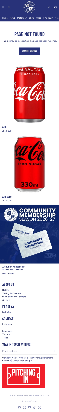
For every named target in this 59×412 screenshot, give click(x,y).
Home (5, 18)
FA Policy (6, 312)
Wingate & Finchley (24, 395)
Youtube (6, 334)
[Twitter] (39, 407)
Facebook (7, 331)
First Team (48, 18)
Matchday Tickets (25, 18)
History (5, 290)
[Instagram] (24, 407)
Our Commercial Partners (14, 296)
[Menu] (3, 7)
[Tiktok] (34, 407)
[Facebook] (19, 407)
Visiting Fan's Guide (11, 293)
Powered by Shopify (41, 395)
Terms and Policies (29, 401)
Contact (6, 300)
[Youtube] (29, 407)
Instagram (7, 324)
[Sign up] (54, 351)
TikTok (5, 337)
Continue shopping (29, 51)
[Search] (9, 7)
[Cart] (55, 7)
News (12, 18)
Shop (38, 18)
